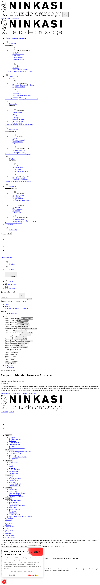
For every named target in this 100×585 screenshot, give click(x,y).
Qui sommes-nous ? (18, 195)
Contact (3, 257)
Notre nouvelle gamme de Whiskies (23, 85)
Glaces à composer (18, 119)
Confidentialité (9, 535)
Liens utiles (8, 523)
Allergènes (8, 525)
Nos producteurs (17, 199)
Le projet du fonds (18, 219)
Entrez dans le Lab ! (18, 152)
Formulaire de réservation (20, 180)
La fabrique (16, 52)
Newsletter (9, 257)
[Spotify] (6, 254)
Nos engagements (17, 209)
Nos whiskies (16, 93)
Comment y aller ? (27, 318)
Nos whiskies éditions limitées (21, 95)
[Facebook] (6, 239)
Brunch (14, 116)
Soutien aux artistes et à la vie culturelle (24, 221)
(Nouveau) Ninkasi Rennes (20, 171)
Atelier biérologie (17, 57)
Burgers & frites (17, 112)
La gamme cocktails (18, 87)
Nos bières (15, 68)
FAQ (6, 528)
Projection (11, 367)
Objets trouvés (9, 526)
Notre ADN (16, 207)
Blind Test (15, 143)
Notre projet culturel (18, 140)
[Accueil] (31, 16)
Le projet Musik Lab (18, 150)
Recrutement (8, 532)
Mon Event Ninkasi (18, 178)
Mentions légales (10, 537)
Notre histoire (16, 197)
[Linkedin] (6, 250)
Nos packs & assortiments (20, 69)
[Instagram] (6, 243)
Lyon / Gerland (17, 169)
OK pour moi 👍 (33, 575)
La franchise (4, 412)
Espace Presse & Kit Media (20, 200)
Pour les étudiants (17, 121)
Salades (14, 114)
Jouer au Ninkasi (17, 142)
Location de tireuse (18, 59)
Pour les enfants (17, 123)
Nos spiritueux (16, 97)
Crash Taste (16, 55)
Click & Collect (10, 18)
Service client (9, 530)
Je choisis (12, 575)
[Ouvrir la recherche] (65, 14)
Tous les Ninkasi (17, 167)
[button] (4, 581)
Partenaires (8, 534)
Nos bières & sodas (18, 54)
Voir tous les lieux (10, 363)
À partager (15, 118)
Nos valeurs (16, 211)
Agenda (3, 18)
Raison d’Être (16, 212)
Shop (17, 18)
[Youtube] (6, 246)
